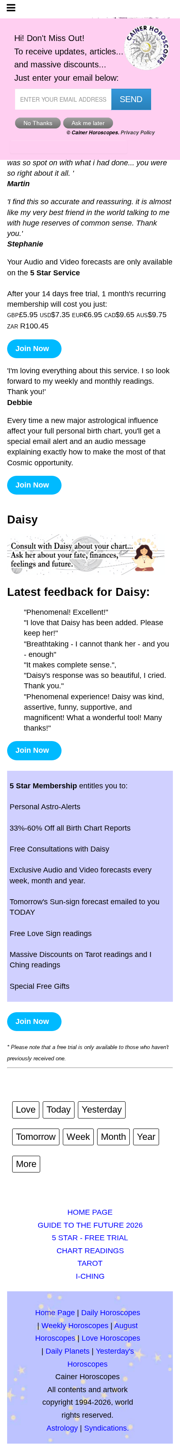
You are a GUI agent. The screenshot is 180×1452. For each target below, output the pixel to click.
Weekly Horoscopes (74, 1325)
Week (78, 1136)
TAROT (90, 1263)
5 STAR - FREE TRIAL (90, 1238)
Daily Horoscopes (110, 1312)
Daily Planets (68, 1351)
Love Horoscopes (111, 1338)
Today (58, 1109)
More (26, 1164)
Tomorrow (36, 1136)
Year (146, 1136)
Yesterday (102, 1109)
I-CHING (90, 1276)
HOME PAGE (90, 1212)
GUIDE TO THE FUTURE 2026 (90, 1225)
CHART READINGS (90, 1251)
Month (113, 1136)
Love (26, 1109)
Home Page (55, 1312)
